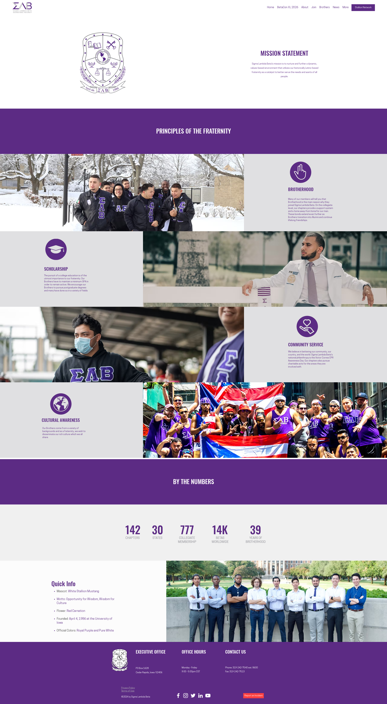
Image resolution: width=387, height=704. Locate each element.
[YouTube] (208, 695)
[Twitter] (193, 695)
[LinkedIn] (200, 695)
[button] (305, 7)
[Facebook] (178, 695)
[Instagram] (185, 695)
